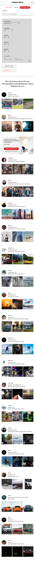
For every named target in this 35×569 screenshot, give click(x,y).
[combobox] (17, 14)
